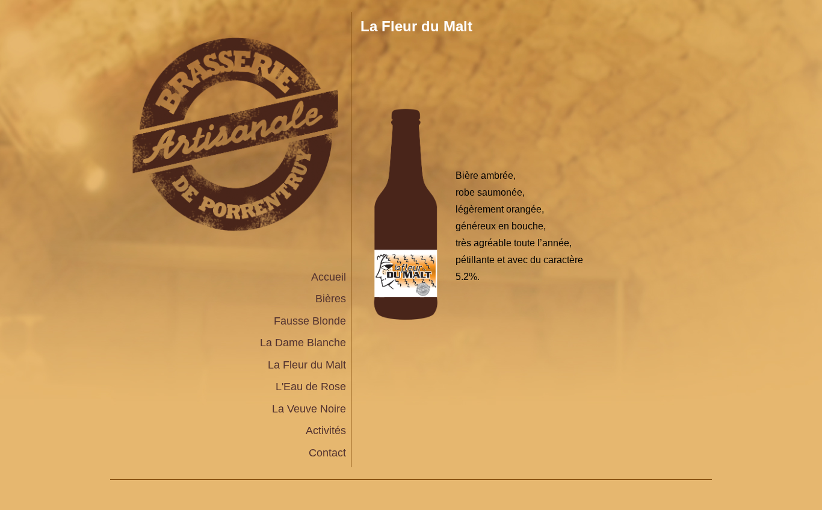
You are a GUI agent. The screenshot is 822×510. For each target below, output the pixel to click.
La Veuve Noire (309, 409)
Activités (326, 430)
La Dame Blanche (303, 343)
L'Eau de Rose (311, 387)
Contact (327, 453)
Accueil (328, 277)
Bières (330, 299)
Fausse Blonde (310, 321)
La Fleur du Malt (307, 365)
